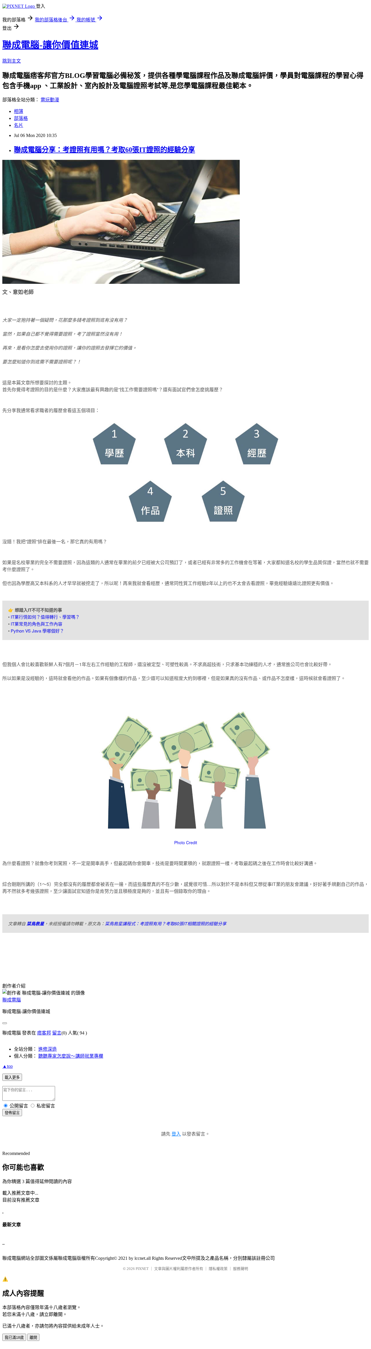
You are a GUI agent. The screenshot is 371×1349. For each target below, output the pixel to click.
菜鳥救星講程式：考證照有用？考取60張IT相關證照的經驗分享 (165, 923)
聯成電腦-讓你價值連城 (50, 45)
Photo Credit (185, 842)
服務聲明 (240, 1268)
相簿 (18, 111)
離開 (33, 1337)
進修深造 (47, 1049)
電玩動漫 (50, 99)
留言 (56, 1032)
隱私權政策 (218, 1268)
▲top (7, 1066)
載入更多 (12, 1077)
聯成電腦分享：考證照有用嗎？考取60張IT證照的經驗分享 (104, 149)
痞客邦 (44, 1032)
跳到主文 (11, 61)
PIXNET (142, 1268)
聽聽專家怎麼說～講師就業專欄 (70, 1056)
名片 (18, 125)
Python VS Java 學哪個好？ (37, 631)
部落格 (21, 118)
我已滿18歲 (14, 1337)
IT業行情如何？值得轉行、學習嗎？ (45, 617)
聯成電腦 (11, 999)
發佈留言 (12, 1113)
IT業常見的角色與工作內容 (36, 624)
